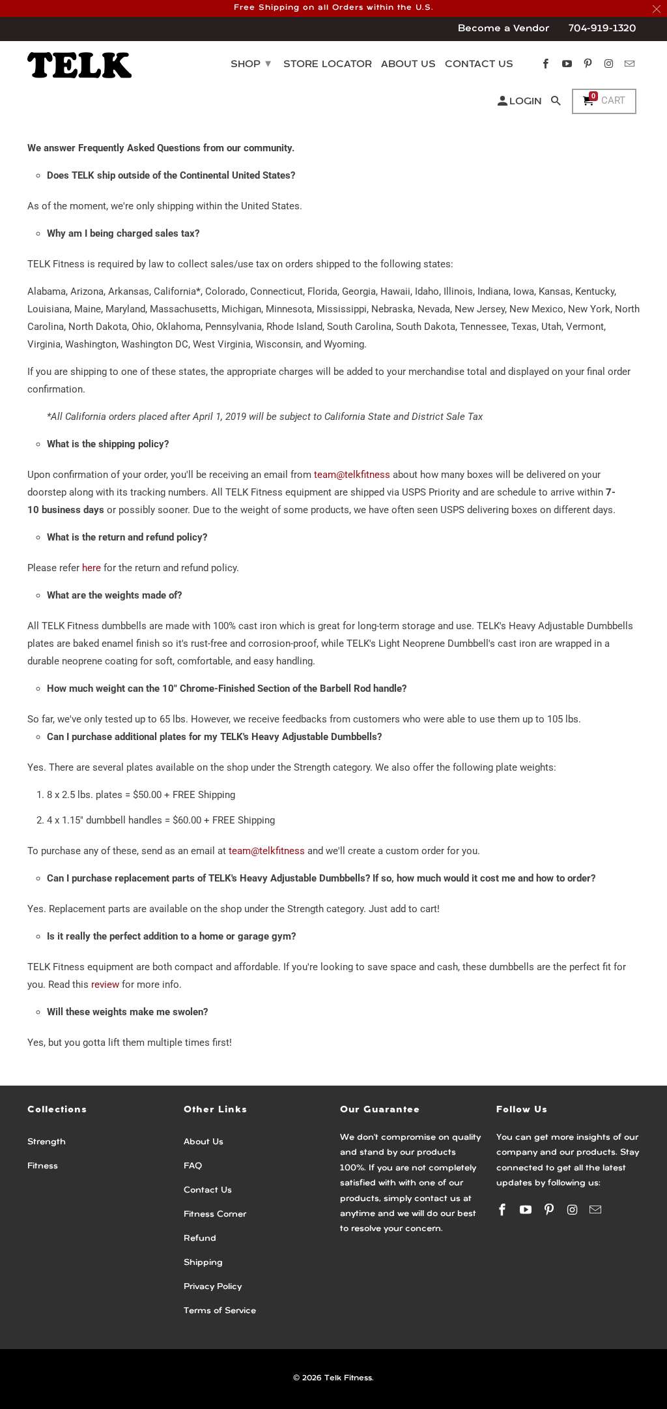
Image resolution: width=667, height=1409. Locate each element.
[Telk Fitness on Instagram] (573, 1210)
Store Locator (327, 65)
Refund (200, 1238)
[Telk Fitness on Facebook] (503, 1210)
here (91, 568)
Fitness (42, 1166)
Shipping (203, 1262)
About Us (203, 1142)
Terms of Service (220, 1311)
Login (525, 102)
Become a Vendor (503, 29)
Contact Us (208, 1190)
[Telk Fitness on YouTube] (527, 1210)
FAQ (193, 1166)
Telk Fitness (348, 1378)
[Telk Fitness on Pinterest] (550, 1210)
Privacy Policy (213, 1287)
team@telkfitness (352, 475)
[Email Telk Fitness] (596, 1210)
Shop (251, 64)
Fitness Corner (215, 1214)
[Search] (557, 104)
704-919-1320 (602, 29)
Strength (46, 1142)
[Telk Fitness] (79, 64)
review (105, 984)
